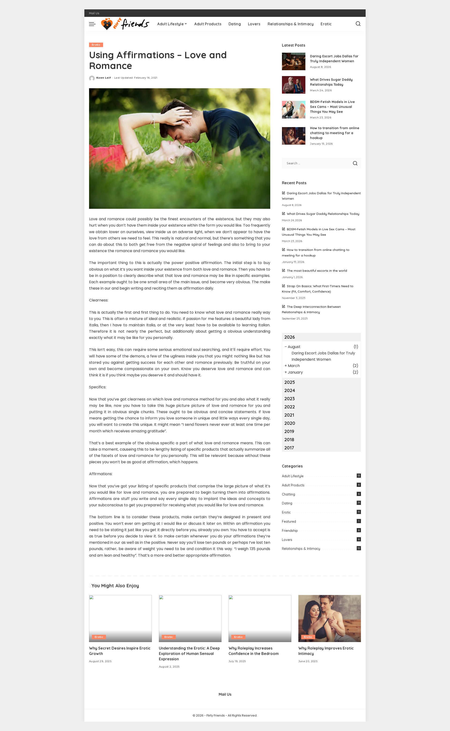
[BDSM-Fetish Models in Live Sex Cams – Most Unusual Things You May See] (293, 109)
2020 (289, 423)
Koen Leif (103, 77)
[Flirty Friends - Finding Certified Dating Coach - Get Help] (125, 24)
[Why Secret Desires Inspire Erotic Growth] (120, 618)
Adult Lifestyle (293, 476)
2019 (289, 431)
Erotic (96, 44)
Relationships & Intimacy (301, 549)
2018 (289, 439)
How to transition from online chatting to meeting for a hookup (334, 133)
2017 (289, 448)
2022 (289, 407)
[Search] (358, 24)
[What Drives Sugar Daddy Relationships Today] (293, 85)
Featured (289, 521)
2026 (289, 337)
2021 (289, 415)
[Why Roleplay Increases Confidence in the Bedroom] (260, 618)
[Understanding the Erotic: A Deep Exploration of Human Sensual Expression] (190, 618)
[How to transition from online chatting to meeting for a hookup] (293, 136)
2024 (289, 390)
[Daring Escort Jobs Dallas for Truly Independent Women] (293, 61)
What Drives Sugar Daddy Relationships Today (323, 214)
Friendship (290, 531)
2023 (289, 398)
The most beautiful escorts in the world (317, 270)
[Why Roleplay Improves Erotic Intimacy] (329, 618)
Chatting (288, 494)
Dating (287, 503)
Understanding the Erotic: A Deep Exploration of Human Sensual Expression (189, 653)
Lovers (287, 540)
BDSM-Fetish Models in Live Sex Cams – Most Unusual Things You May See (332, 107)
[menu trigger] (94, 24)
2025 (289, 382)
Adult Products (293, 485)
